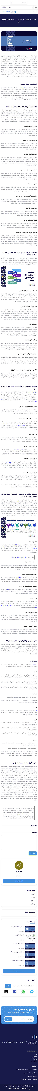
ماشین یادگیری (10, 462)
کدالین (20, 814)
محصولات (34, 1058)
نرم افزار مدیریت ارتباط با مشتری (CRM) (27, 1070)
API (8, 590)
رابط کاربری (18, 577)
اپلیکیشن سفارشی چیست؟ (19, 557)
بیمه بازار (34, 665)
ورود (10, 7)
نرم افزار (33, 898)
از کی (35, 711)
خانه (35, 1055)
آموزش (33, 895)
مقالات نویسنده (19, 881)
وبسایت (33, 904)
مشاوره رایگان (6, 12)
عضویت (8, 1019)
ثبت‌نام (4, 7)
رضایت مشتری (5, 424)
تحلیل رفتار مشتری (18, 450)
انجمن (35, 1060)
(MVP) (18, 502)
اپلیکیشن (22, 88)
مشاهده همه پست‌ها (19, 971)
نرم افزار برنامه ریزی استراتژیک (29, 1079)
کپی (8, 986)
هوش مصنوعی (32, 392)
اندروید (4, 547)
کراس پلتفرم (17, 545)
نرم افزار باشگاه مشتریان (30, 1073)
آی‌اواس (34, 549)
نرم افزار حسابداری (32, 1076)
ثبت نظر (33, 853)
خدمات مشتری (21, 426)
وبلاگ (35, 1056)
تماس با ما (34, 1061)
